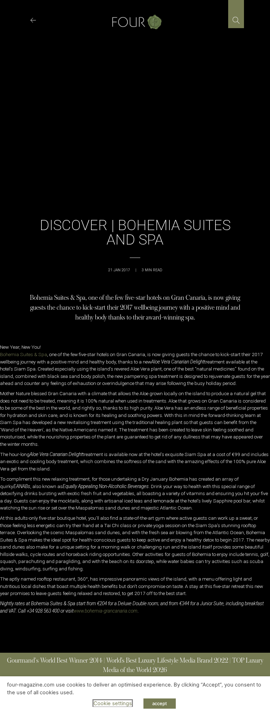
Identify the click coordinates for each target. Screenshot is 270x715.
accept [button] (159, 703)
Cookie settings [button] (113, 703)
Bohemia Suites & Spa (23, 354)
